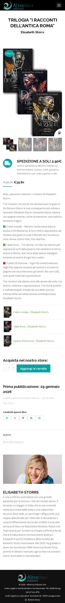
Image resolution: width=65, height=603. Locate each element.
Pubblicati (34, 398)
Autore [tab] (7, 434)
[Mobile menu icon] (59, 5)
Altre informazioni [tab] (13, 442)
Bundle (26, 398)
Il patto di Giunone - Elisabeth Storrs (33, 341)
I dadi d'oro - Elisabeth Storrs (29, 326)
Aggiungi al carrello (33, 368)
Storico (10, 403)
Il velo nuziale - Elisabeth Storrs (31, 312)
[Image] (32, 469)
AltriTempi (17, 398)
